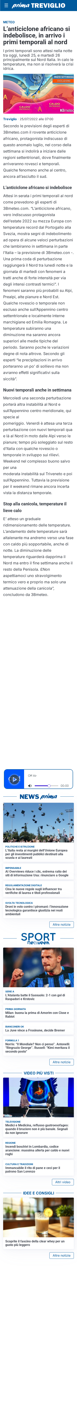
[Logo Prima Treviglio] (38, 6)
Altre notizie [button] (61, 924)
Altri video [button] (62, 1182)
